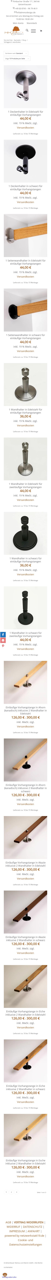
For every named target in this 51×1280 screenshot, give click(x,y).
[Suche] (25, 30)
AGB (8, 1222)
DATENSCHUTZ (32, 1227)
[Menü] (32, 30)
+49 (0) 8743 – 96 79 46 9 (26, 8)
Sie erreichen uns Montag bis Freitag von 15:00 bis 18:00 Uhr (25, 17)
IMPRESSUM (17, 1231)
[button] (5, 1275)
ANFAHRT (34, 1231)
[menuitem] (25, 3)
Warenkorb (32, 23)
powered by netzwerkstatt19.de (24, 1235)
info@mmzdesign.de (26, 12)
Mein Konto (18, 23)
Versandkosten (25, 127)
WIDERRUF (14, 1227)
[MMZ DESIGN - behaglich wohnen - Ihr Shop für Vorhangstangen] (21, 30)
